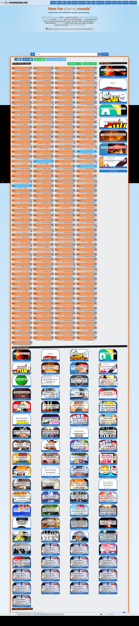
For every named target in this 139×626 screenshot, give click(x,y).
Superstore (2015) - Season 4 (47, 202)
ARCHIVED (90, 138)
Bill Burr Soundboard (68, 138)
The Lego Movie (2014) (25, 222)
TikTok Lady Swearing (90, 271)
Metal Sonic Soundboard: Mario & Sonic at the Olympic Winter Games (43, 90)
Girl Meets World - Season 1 (25, 285)
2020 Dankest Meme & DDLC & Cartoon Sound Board (67, 95)
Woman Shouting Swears (47, 232)
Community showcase (61, 25)
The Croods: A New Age (25, 334)
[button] (101, 614)
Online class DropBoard (47, 187)
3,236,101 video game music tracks (75, 23)
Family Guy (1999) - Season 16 (90, 300)
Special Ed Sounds (68, 143)
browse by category (72, 17)
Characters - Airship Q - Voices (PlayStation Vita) (23, 198)
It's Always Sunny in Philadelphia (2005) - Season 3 (44, 213)
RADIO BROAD (68, 89)
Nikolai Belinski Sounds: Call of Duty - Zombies (23, 90)
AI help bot (90, 23)
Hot (65, 2)
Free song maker (76, 21)
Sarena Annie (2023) (90, 207)
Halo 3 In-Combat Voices (68, 232)
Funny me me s (69, 330)
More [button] (119, 2)
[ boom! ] (14, 288)
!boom (78, 151)
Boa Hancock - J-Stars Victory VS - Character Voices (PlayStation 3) (65, 267)
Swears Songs (25, 232)
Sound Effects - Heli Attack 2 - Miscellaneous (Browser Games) (88, 188)
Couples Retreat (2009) (68, 212)
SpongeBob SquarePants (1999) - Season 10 (89, 203)
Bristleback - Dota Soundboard (89, 105)
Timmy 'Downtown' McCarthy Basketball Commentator (65, 277)
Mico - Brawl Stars (25, 158)
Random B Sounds (68, 124)
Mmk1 (25, 187)
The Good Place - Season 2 (25, 310)
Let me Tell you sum (47, 104)
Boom (13, 68)
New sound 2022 (68, 148)
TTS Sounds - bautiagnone (25, 129)
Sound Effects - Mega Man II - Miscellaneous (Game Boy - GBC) (88, 247)
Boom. (35, 73)
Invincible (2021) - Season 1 (25, 173)
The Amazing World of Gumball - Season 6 (67, 174)
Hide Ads (126, 2)
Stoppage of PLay (90, 178)
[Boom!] (57, 303)
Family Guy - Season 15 (25, 281)
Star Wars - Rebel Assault (25, 241)
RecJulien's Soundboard (90, 158)
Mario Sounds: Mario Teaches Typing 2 (45, 95)
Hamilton (90, 173)
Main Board (25, 124)
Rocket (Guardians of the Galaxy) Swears (89, 228)
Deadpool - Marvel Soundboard (46, 115)
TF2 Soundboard (68, 99)
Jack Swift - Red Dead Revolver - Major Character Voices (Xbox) (22, 272)
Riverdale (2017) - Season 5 (25, 315)
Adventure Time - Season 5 (68, 305)
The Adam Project (90, 339)
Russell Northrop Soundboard (46, 277)
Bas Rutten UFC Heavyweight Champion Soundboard (22, 164)
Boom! (57, 102)
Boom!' (14, 298)
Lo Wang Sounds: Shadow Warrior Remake (68, 120)
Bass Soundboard (68, 222)
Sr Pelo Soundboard (47, 129)
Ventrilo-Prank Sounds (68, 134)
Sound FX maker (88, 21)
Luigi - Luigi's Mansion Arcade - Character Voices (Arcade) (44, 257)
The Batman (90, 330)
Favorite (54, 19)
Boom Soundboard (47, 227)
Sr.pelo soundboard (47, 80)
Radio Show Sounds (68, 104)
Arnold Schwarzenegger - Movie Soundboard (46, 183)
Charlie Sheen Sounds (90, 114)
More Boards (114, 171)
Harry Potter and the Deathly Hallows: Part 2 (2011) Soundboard (88, 311)
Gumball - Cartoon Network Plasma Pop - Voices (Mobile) (23, 120)
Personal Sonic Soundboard (25, 138)
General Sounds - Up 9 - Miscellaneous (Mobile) (23, 252)
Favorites (109, 2)
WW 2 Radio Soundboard (25, 202)
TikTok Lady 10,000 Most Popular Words (25, 277)
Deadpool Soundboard (25, 80)
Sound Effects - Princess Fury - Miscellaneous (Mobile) (45, 193)
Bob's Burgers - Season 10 (90, 325)
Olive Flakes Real (90, 197)
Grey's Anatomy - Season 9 (46, 290)
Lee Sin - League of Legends (25, 104)
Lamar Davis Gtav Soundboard (89, 164)
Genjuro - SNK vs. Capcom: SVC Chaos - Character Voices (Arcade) (65, 252)
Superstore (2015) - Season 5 (47, 330)
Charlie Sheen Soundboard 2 (68, 183)
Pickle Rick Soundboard (47, 99)
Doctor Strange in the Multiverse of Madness (88, 169)
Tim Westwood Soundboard (68, 75)
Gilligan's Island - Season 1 (47, 325)
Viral (70, 2)
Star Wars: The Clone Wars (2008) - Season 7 (68, 169)
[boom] (14, 171)
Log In (132, 2)
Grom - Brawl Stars (47, 178)
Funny (59, 2)
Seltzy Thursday (90, 148)
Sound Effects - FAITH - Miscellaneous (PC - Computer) (87, 134)
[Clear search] (99, 54)
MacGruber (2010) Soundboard (45, 286)
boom (78, 122)
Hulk (69, 207)
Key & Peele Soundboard (47, 295)
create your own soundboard (73, 19)
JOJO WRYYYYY (90, 124)
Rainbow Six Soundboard (25, 99)
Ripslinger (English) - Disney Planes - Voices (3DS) (46, 267)
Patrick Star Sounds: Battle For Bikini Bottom (24, 85)
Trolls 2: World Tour (47, 334)
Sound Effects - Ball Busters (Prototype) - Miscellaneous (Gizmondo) (87, 267)
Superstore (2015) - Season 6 (25, 330)
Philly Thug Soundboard (25, 246)
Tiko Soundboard (47, 85)
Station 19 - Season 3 (47, 281)
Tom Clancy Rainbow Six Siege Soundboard (24, 169)
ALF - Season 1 (25, 290)
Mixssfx (90, 153)
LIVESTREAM (47, 143)
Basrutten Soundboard (68, 241)
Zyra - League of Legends (47, 134)
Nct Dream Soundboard (25, 178)
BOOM (56, 92)
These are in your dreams (68, 197)
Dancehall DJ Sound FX (25, 70)
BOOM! (35, 293)
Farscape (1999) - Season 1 (47, 305)
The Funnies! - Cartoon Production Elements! (88, 277)
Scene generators (50, 23)
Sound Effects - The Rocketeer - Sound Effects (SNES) (87, 193)
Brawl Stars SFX (25, 236)
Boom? (14, 337)
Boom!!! (36, 220)
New (94, 2)
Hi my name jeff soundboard (90, 183)
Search (53, 2)
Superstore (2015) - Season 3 (25, 305)
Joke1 (47, 148)
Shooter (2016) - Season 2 (47, 300)
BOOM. (35, 176)
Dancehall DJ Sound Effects (90, 89)
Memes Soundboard (90, 75)
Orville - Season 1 (90, 305)
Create (101, 2)
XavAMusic (90, 241)
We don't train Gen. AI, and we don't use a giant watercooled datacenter (70, 29)
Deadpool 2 (25, 207)
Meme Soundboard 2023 (69, 70)
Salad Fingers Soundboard (68, 114)
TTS (89, 2)
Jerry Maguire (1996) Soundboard (46, 311)
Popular (75, 2)
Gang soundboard (68, 109)
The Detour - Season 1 (90, 295)
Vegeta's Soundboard (47, 124)
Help (115, 2)
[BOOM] (57, 323)
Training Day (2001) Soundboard (24, 149)
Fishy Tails (47, 241)
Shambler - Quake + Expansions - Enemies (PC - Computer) (43, 169)
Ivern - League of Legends (25, 109)
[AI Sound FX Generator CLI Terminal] (33, 614)
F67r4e (46, 163)
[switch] (79, 63)
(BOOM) (79, 166)
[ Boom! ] (57, 313)
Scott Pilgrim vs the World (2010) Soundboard (67, 311)
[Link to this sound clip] (30, 68)
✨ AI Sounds (72, 63)
